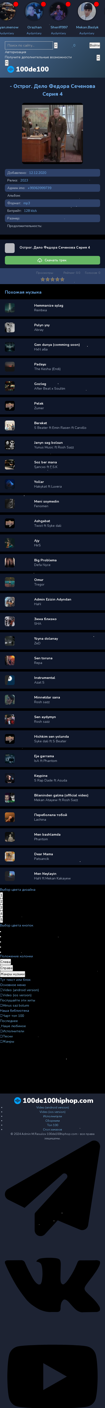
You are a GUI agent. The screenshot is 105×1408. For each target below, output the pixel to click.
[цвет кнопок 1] (0, 931)
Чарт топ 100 (13, 1015)
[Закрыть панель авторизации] (7, 63)
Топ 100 (52, 1125)
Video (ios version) (17, 995)
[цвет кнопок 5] (0, 952)
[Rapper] (39, 11)
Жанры (8, 1041)
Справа (6, 968)
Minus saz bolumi (16, 1005)
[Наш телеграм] (52, 1235)
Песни (8, 1036)
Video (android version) (21, 990)
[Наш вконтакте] (52, 1332)
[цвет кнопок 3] (0, 941)
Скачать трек (55, 260)
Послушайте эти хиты (17, 1000)
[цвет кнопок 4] (0, 947)
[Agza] (14, 11)
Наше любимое (13, 1026)
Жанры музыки (12, 974)
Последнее (9, 1021)
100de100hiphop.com (58, 1100)
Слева (5, 962)
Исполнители (13, 1031)
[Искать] (56, 45)
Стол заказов (52, 1129)
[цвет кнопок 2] (0, 936)
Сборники (52, 1121)
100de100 (32, 69)
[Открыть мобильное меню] (98, 58)
